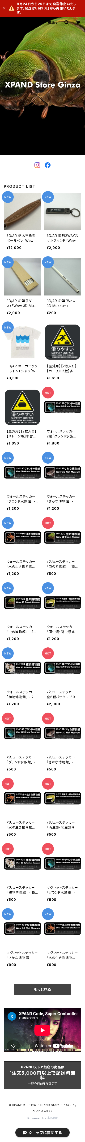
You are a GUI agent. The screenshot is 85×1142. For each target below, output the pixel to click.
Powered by (37, 1118)
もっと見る (42, 989)
